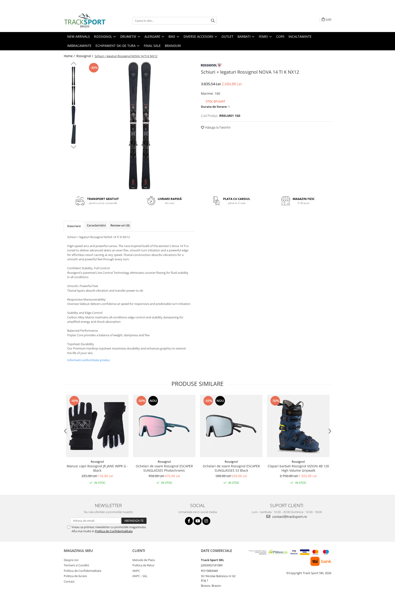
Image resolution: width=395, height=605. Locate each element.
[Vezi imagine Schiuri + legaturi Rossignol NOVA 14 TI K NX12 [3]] (73, 134)
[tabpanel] (139, 126)
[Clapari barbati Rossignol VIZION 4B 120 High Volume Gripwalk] (298, 426)
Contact (69, 581)
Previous (73, 64)
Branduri (173, 45)
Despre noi (71, 560)
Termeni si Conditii (76, 565)
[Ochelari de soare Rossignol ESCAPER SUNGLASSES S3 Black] (231, 426)
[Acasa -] (86, 21)
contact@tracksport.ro (289, 516)
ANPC (136, 571)
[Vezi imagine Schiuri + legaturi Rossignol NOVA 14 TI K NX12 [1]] (73, 95)
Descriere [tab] (74, 226)
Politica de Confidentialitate (114, 531)
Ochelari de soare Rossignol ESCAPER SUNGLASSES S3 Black (231, 468)
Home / (70, 56)
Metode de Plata (143, 560)
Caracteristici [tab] (96, 225)
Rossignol (97, 462)
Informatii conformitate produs (88, 360)
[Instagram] (206, 521)
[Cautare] (213, 20)
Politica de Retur (143, 565)
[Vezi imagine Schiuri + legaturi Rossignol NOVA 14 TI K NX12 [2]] (73, 114)
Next (73, 146)
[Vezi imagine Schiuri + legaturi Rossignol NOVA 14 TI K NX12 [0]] (73, 76)
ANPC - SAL (139, 576)
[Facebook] (189, 521)
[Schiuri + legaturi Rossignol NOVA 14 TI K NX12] (139, 126)
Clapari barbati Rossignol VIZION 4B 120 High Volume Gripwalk (298, 468)
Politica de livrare (75, 576)
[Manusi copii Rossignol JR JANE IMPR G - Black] (97, 426)
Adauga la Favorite (217, 127)
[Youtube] (198, 521)
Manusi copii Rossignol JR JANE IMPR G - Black (97, 468)
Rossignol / (85, 56)
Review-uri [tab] (120, 225)
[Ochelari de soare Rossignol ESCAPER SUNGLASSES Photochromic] (164, 426)
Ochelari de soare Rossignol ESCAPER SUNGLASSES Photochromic (164, 468)
